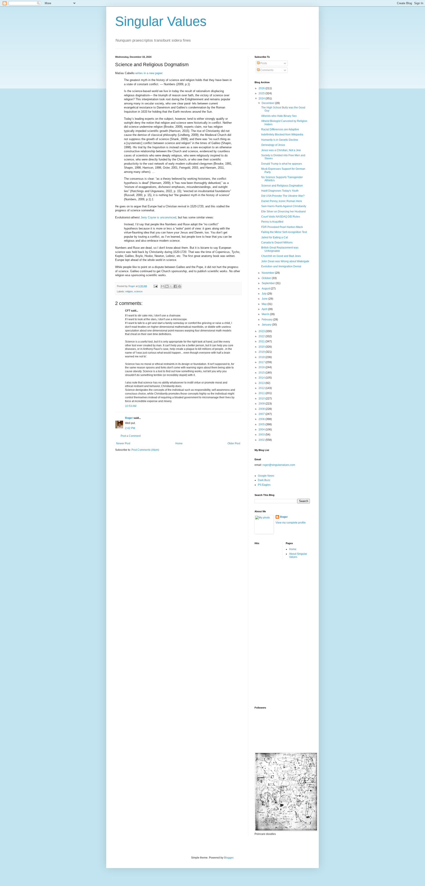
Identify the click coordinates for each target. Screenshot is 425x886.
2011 (262, 393)
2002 (262, 439)
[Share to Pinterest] (179, 286)
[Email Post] (155, 286)
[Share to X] (171, 286)
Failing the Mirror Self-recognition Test (284, 232)
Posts (263, 63)
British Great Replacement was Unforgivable (279, 249)
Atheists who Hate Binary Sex (279, 115)
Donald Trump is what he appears (281, 163)
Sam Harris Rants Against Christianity (283, 206)
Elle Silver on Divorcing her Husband (283, 211)
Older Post (234, 443)
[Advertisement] (272, 632)
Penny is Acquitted (272, 221)
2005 (262, 424)
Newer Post (123, 443)
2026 (262, 88)
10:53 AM (130, 406)
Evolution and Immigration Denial (281, 266)
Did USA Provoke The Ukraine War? (283, 195)
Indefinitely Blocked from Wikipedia (282, 134)
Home (179, 443)
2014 (262, 377)
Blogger (228, 857)
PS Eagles (264, 484)
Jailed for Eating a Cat (274, 237)
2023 (262, 331)
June (265, 298)
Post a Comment (131, 435)
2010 (262, 398)
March (266, 314)
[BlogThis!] (167, 286)
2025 (262, 93)
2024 (262, 98)
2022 (262, 336)
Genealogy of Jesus (273, 144)
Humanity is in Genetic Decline (279, 139)
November (268, 272)
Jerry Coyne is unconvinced (158, 217)
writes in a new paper (148, 73)
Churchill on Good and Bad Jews (281, 256)
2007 (262, 414)
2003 (262, 434)
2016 (262, 367)
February (267, 319)
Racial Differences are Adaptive (280, 129)
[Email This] (162, 286)
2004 (262, 429)
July (264, 293)
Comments (266, 70)
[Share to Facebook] (175, 286)
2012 (262, 388)
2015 (262, 372)
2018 (262, 357)
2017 (262, 362)
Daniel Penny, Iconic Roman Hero (281, 201)
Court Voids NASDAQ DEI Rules (280, 216)
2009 (262, 403)
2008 (262, 408)
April (265, 309)
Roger (129, 418)
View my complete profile (291, 522)
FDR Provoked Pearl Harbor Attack (282, 227)
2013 (262, 383)
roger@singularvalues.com (279, 464)
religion (129, 291)
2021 (262, 341)
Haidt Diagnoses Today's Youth (280, 190)
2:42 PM (130, 428)
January (267, 324)
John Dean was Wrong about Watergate (285, 261)
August (266, 288)
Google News (266, 475)
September (269, 283)
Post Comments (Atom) (145, 449)
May (264, 304)
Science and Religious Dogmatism (282, 185)
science (138, 291)
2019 (262, 351)
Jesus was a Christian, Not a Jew (281, 150)
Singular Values (161, 21)
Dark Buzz (264, 480)
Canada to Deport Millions (277, 242)
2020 (262, 346)
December (268, 103)
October (267, 278)
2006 (262, 419)
